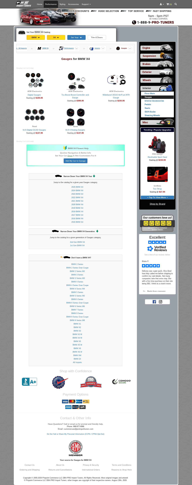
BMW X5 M (77, 345)
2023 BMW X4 (77, 194)
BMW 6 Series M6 (77, 306)
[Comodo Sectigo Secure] (121, 381)
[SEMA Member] (75, 448)
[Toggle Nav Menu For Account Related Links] (161, 4)
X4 (54, 37)
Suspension (149, 56)
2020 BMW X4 (77, 204)
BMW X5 (77, 341)
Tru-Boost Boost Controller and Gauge (75, 96)
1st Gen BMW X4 (77, 245)
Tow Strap (157, 189)
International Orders (91, 470)
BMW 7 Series (77, 310)
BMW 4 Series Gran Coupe (77, 285)
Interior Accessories (154, 101)
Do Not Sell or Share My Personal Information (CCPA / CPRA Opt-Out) (75, 434)
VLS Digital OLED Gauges (34, 130)
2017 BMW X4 (77, 215)
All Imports (77, 362)
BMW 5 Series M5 (77, 296)
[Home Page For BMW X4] (24, 3)
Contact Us (29, 465)
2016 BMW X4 (77, 218)
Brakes (147, 64)
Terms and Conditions (121, 465)
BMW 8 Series (77, 313)
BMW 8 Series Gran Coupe (77, 317)
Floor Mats (150, 93)
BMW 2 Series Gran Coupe (77, 268)
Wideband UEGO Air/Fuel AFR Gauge (116, 96)
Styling (62, 4)
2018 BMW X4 (77, 211)
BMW (34, 37)
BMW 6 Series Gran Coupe (77, 303)
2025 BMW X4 (77, 187)
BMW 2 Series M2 (77, 271)
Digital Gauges (34, 95)
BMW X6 (77, 348)
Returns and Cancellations (60, 470)
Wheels (147, 80)
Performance (51, 4)
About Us (60, 465)
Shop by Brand (157, 204)
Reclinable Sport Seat (157, 157)
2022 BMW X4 (77, 197)
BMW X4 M (77, 338)
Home (39, 4)
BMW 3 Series (77, 275)
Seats (147, 108)
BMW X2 (77, 327)
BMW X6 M (77, 352)
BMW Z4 (77, 359)
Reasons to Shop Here (121, 470)
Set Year (75, 37)
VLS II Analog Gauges (75, 130)
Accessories (73, 4)
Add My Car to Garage (75, 161)
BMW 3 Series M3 (77, 278)
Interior (147, 88)
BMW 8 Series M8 (77, 320)
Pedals (148, 104)
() (170, 4)
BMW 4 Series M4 (77, 289)
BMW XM (77, 355)
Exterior (147, 72)
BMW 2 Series (77, 264)
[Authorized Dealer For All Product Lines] (60, 382)
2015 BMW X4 (77, 222)
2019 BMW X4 (77, 208)
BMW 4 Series (77, 282)
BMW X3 (77, 331)
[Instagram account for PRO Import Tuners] (160, 301)
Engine (146, 48)
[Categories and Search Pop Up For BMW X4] (175, 4)
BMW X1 (77, 324)
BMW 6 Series (77, 299)
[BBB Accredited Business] (29, 381)
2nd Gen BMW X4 (77, 242)
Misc (145, 122)
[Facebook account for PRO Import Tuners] (154, 301)
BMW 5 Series (77, 292)
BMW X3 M (77, 334)
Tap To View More (157, 197)
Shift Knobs (150, 112)
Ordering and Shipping (30, 470)
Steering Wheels (152, 115)
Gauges (148, 97)
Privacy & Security (91, 465)
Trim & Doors (97, 37)
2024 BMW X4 (77, 190)
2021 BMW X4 (77, 201)
